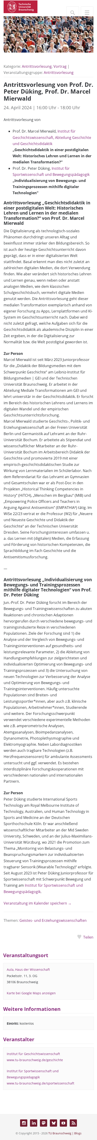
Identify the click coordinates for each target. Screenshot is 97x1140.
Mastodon (43, 1123)
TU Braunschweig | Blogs (64, 1133)
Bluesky (53, 1123)
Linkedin (33, 1123)
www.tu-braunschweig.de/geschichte (35, 1060)
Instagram (23, 1123)
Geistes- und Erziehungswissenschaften (53, 920)
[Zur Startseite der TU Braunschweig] (20, 6)
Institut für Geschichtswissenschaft (33, 1054)
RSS (73, 1123)
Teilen (88, 937)
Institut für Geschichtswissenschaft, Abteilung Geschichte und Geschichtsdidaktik (52, 137)
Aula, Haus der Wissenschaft (28, 969)
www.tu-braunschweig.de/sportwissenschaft (40, 1083)
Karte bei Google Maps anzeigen (31, 993)
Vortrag (60, 66)
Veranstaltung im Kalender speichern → (38, 903)
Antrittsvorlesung (37, 66)
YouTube (63, 1123)
